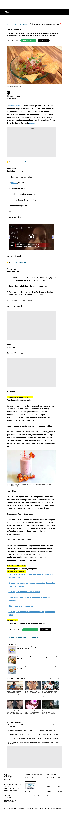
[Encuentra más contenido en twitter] (13, 41)
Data (58, 782)
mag (16, 812)
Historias (50, 796)
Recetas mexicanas (22, 637)
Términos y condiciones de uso (33, 774)
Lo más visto (13, 644)
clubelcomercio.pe (19, 808)
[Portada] (8, 778)
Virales (49, 791)
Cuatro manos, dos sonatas (60, 16)
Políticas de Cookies (30, 781)
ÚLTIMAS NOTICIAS (15, 722)
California (10, 16)
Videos (59, 777)
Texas (15, 16)
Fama (48, 786)
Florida (4, 16)
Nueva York (21, 16)
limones (14, 183)
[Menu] (3, 12)
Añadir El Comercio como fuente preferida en (46, 24)
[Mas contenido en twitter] (34, 796)
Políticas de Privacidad (31, 777)
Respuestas (50, 777)
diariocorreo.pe (57, 808)
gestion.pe (30, 808)
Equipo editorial (7, 779)
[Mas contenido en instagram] (38, 796)
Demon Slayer (48, 16)
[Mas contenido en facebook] (31, 796)
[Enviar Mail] (8, 96)
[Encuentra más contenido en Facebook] (9, 41)
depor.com (38, 808)
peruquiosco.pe (8, 812)
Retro (58, 786)
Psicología (28, 16)
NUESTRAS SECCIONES (52, 774)
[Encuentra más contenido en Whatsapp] (17, 41)
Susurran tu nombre (38, 16)
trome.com (47, 808)
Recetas (11, 637)
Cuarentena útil (35, 637)
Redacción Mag (15, 96)
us (48, 782)
